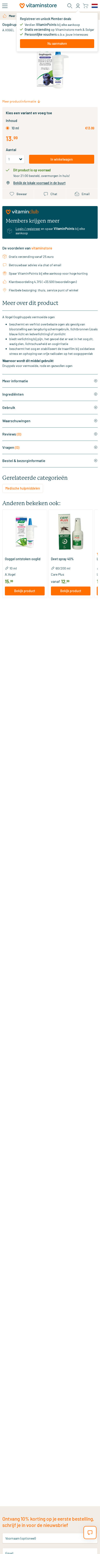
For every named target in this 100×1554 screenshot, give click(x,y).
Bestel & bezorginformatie (23, 460)
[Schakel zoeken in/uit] (69, 5)
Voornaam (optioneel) (20, 1538)
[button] (25, 553)
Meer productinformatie (19, 101)
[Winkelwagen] (85, 6)
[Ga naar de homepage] (38, 5)
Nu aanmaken (57, 43)
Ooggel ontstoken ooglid (22, 559)
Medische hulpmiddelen (22, 488)
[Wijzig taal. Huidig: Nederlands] (95, 6)
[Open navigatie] (5, 6)
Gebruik (8, 407)
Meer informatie (15, 381)
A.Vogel (8, 30)
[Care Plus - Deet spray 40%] (71, 532)
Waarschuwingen (16, 420)
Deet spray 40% (62, 559)
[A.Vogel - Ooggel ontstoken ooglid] (25, 532)
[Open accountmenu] (78, 6)
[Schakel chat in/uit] (90, 1532)
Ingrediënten (13, 394)
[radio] (7, 128)
